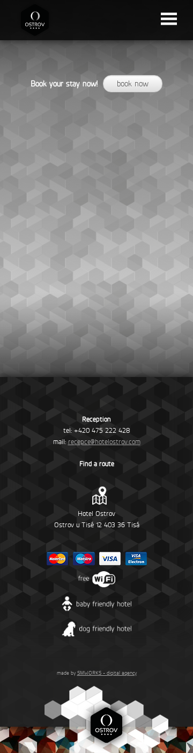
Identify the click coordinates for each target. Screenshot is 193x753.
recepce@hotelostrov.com (104, 442)
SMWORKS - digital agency (107, 672)
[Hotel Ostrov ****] (35, 37)
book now (133, 83)
